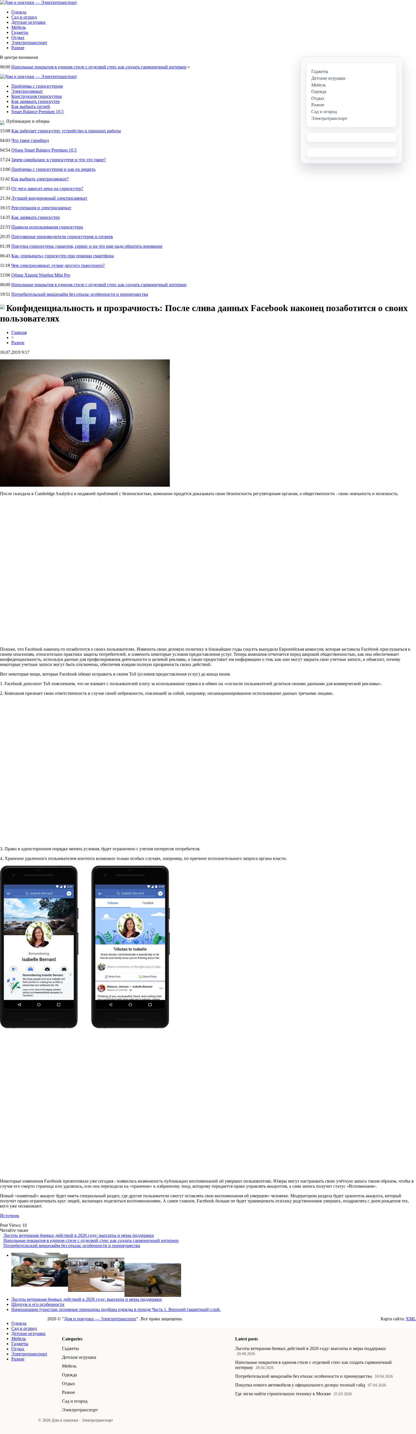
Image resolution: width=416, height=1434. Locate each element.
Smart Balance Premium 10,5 (37, 111)
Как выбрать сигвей (30, 106)
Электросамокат (27, 91)
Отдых (17, 37)
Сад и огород (24, 17)
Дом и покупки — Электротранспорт (100, 1318)
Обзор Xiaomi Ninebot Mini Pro (40, 275)
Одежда (18, 12)
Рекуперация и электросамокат (41, 207)
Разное (17, 47)
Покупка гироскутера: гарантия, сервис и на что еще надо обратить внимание (86, 246)
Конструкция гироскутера (36, 96)
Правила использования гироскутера (47, 227)
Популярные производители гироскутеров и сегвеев (62, 236)
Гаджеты (19, 32)
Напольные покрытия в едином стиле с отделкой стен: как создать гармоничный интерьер (98, 66)
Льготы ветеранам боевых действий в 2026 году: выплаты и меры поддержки (78, 1235)
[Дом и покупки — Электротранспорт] (38, 2)
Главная (19, 332)
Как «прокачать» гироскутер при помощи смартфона (62, 255)
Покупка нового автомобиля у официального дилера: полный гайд (300, 1385)
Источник (9, 1215)
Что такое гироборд (30, 140)
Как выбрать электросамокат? (40, 178)
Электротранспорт (29, 42)
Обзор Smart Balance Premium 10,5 (44, 150)
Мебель (18, 27)
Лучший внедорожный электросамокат (49, 198)
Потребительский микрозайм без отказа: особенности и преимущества (79, 294)
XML (411, 1318)
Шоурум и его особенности (37, 1304)
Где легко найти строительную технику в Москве (283, 1393)
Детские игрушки (28, 22)
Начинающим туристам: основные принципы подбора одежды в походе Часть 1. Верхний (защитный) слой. (116, 1309)
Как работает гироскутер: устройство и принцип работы (66, 130)
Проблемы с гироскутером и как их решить (53, 169)
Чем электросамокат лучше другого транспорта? (58, 265)
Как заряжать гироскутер (35, 101)
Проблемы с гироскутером (37, 86)
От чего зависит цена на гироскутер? (47, 188)
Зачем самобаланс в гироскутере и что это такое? (58, 159)
